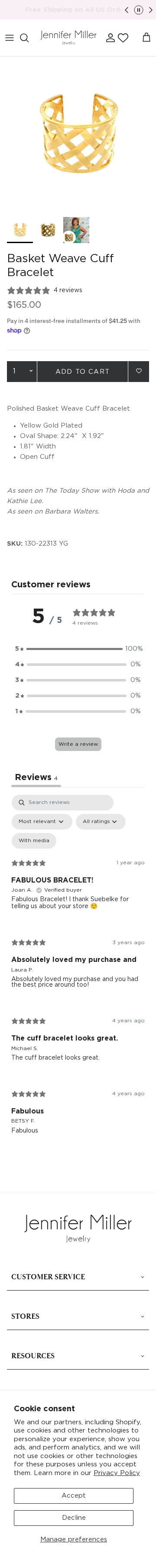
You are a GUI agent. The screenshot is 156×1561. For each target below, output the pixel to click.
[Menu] (9, 37)
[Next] (151, 10)
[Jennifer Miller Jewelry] (68, 38)
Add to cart (82, 372)
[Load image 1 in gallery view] (78, 134)
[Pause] (138, 10)
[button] (123, 38)
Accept (74, 1495)
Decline (74, 1518)
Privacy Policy (117, 1473)
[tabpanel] (78, 971)
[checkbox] (34, 841)
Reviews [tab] (36, 777)
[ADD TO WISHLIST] (138, 371)
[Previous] (126, 10)
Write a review (78, 744)
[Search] (28, 37)
